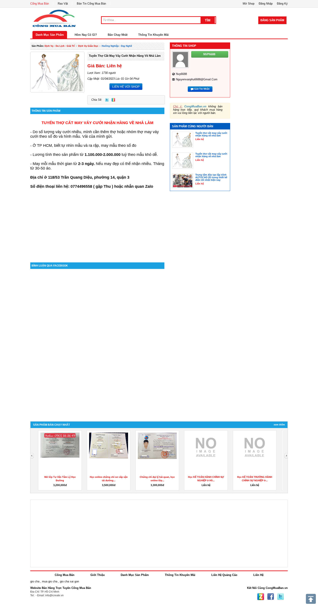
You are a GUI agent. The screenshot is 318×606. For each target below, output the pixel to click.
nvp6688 (181, 74)
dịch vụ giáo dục (88, 46)
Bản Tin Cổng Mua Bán (91, 3)
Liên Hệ (258, 575)
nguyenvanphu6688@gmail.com (196, 79)
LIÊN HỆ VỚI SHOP (126, 86)
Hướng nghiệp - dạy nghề (117, 46)
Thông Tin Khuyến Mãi (153, 34)
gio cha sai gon (69, 581)
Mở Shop (248, 3)
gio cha (34, 581)
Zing (113, 100)
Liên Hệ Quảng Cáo (224, 575)
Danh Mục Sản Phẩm (50, 34)
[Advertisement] (97, 225)
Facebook (270, 596)
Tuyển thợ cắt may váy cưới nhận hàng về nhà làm (125, 55)
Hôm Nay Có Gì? (86, 34)
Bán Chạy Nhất (117, 34)
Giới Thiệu (97, 575)
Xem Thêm (279, 424)
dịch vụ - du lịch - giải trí (60, 46)
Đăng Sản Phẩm (272, 20)
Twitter (107, 100)
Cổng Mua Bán (39, 3)
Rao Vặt (63, 3)
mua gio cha (49, 581)
